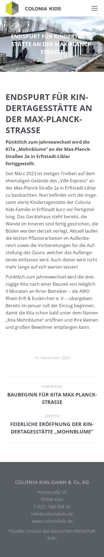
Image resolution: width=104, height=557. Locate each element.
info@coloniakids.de (52, 514)
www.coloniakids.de (52, 521)
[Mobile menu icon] (94, 8)
